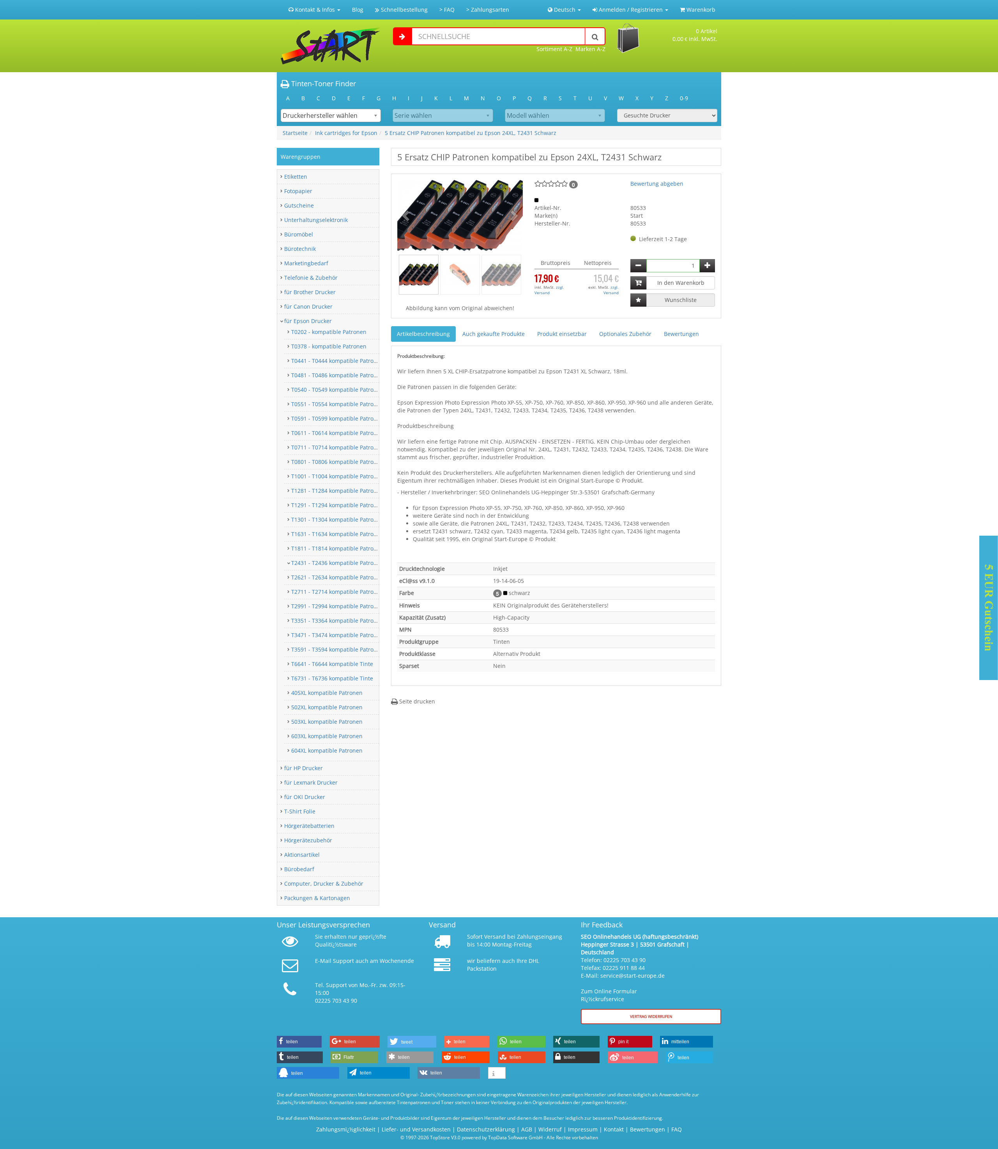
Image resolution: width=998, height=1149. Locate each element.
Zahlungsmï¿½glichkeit (345, 1129)
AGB (526, 1129)
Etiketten (295, 176)
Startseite (295, 133)
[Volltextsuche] (595, 36)
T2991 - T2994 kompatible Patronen (337, 606)
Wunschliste (681, 300)
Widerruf (550, 1129)
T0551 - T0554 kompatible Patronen (337, 404)
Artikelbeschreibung (423, 333)
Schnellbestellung (403, 9)
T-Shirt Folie (299, 811)
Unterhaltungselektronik (316, 220)
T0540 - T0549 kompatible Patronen (337, 389)
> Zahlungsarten (487, 9)
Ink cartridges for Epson (346, 133)
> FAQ (447, 9)
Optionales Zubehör (625, 333)
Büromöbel (298, 234)
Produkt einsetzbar (562, 333)
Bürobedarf (299, 869)
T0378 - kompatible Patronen (328, 346)
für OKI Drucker (304, 797)
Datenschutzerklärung (486, 1129)
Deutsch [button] (564, 9)
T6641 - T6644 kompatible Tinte (332, 664)
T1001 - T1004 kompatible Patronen (337, 476)
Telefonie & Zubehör (311, 277)
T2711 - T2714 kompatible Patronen (337, 591)
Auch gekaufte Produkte (493, 333)
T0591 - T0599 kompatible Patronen (337, 418)
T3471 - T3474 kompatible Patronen (337, 635)
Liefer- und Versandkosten (416, 1129)
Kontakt (614, 1129)
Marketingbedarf (306, 263)
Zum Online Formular (609, 991)
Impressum (583, 1129)
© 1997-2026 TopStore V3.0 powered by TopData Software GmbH (471, 1137)
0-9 (684, 98)
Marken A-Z (590, 49)
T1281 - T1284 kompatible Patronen (337, 490)
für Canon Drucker (308, 306)
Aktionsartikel (302, 854)
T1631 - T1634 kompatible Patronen (337, 534)
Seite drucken (416, 701)
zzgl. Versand (549, 289)
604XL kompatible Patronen (327, 750)
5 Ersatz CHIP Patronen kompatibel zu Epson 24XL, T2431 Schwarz (470, 133)
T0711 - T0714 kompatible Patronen (337, 447)
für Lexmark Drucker (311, 782)
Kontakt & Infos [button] (315, 9)
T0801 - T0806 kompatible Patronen (337, 461)
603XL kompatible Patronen (327, 736)
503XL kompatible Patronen (327, 721)
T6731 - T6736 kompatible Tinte (332, 678)
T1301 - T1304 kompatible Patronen (337, 519)
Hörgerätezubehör (308, 840)
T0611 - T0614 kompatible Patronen (337, 433)
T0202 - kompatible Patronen (328, 332)
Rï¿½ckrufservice (602, 999)
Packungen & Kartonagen (317, 898)
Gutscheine (299, 205)
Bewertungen (681, 333)
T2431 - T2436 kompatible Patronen (337, 563)
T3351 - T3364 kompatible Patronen (337, 620)
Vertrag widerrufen (651, 1016)
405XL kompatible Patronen (327, 692)
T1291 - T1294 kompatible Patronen (337, 505)
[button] (406, 215)
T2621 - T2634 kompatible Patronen (337, 577)
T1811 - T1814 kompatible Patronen (337, 548)
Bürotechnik (300, 248)
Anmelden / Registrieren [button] (630, 9)
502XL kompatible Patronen (327, 707)
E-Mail (323, 960)
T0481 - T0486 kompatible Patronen (337, 375)
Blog (357, 9)
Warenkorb (700, 9)
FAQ (676, 1129)
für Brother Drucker (310, 292)
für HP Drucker (303, 768)
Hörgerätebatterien (309, 825)
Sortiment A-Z (554, 49)
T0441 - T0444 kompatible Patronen (337, 360)
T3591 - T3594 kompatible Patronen (337, 649)
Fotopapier (298, 191)
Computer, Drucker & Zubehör (323, 883)
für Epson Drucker (308, 321)
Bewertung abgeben (656, 183)
